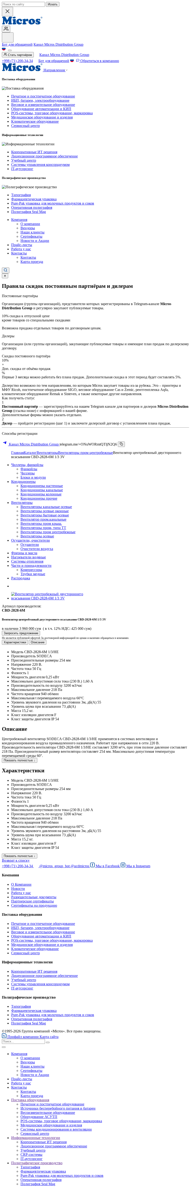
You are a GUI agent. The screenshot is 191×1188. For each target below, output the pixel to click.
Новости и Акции (34, 241)
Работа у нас (21, 249)
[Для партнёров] (6, 29)
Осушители (29, 545)
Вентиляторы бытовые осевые (44, 515)
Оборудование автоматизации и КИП (41, 109)
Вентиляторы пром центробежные (85, 453)
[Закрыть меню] (4, 1047)
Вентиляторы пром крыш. (41, 524)
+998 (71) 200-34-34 (17, 61)
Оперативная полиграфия (31, 207)
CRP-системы (31, 1155)
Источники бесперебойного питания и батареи (58, 1108)
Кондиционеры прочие (38, 498)
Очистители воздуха (36, 549)
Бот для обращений (17, 44)
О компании (30, 224)
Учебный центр (23, 160)
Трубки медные (32, 574)
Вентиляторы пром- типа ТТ (43, 528)
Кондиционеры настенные (41, 486)
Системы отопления (27, 561)
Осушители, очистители (30, 540)
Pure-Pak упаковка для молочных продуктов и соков (52, 203)
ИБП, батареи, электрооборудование (40, 100)
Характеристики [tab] (15, 642)
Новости (18, 889)
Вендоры (27, 228)
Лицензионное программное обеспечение (44, 156)
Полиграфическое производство (36, 1163)
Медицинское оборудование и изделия (42, 117)
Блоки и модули (33, 477)
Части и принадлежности (31, 566)
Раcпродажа (20, 578)
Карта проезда (31, 262)
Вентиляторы (47, 453)
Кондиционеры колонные (40, 494)
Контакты (19, 253)
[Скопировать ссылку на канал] (121, 444)
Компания (19, 220)
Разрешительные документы (33, 897)
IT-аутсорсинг (22, 169)
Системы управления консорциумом (40, 165)
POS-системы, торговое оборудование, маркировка (52, 113)
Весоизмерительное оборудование (47, 1113)
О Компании (21, 884)
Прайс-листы (21, 245)
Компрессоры (31, 570)
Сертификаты (31, 236)
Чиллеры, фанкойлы (27, 465)
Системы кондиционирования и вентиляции (56, 1129)
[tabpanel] (95, 685)
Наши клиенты (32, 232)
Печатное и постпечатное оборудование (43, 96)
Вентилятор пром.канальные (43, 519)
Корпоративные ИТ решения (34, 152)
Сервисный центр (25, 126)
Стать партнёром (19, 55)
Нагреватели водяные (28, 557)
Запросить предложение (21, 633)
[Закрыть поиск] (7, 11)
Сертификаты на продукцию (34, 905)
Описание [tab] (37, 642)
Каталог (30, 453)
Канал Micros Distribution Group (58, 44)
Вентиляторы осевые (37, 536)
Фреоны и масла (24, 553)
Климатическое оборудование (35, 121)
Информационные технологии (35, 1138)
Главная (17, 453)
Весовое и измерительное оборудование (43, 105)
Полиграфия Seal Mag (28, 212)
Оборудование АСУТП (38, 1117)
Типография (21, 195)
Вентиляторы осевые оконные (44, 511)
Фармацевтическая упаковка (34, 199)
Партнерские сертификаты (32, 901)
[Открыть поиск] (5, 270)
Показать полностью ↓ (19, 760)
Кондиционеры (23, 482)
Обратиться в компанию (99, 61)
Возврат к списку (16, 860)
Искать (53, 4)
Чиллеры (27, 473)
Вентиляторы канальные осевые (46, 507)
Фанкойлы (28, 469)
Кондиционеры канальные (41, 490)
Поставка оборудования (30, 1100)
